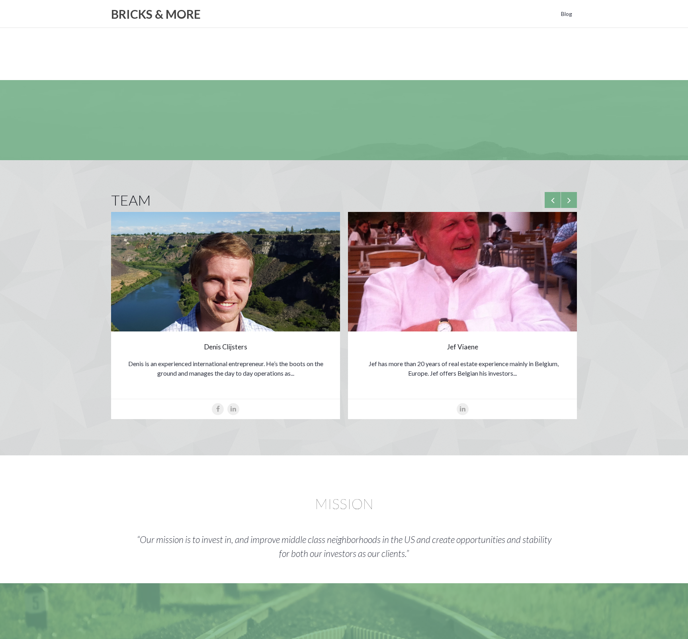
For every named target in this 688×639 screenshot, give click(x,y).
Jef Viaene (462, 347)
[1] (563, 527)
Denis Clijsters (225, 347)
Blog (566, 13)
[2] (570, 527)
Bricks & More (156, 14)
